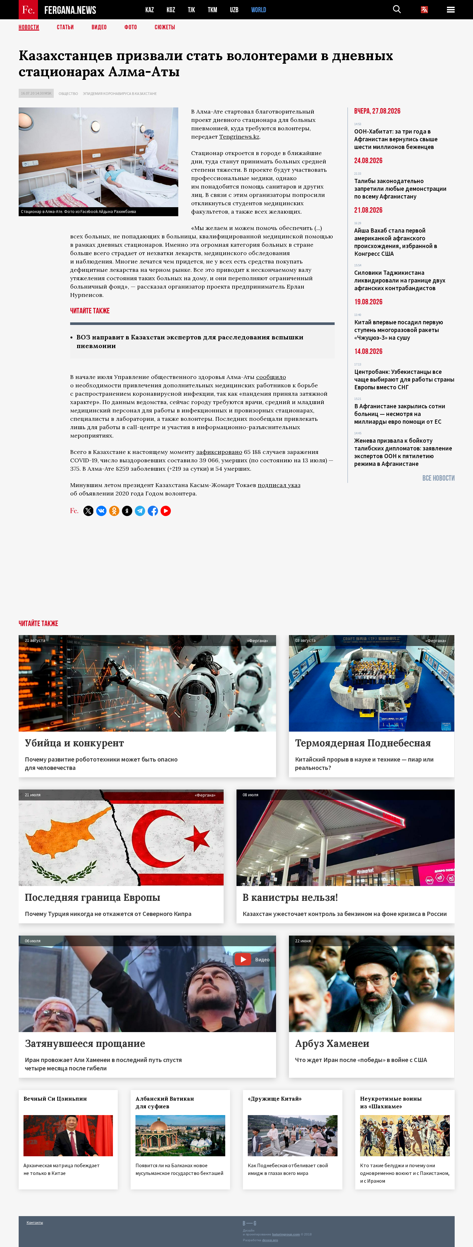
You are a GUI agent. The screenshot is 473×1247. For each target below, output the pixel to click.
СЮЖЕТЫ (165, 27)
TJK (191, 10)
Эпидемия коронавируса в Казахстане (120, 93)
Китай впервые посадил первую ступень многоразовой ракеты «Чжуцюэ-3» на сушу (398, 329)
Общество (68, 93)
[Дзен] (127, 511)
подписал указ (279, 485)
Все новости (438, 478)
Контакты (35, 1222)
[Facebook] (153, 511)
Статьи (65, 27)
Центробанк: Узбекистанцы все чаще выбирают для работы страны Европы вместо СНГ (404, 379)
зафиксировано (219, 452)
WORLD (258, 10)
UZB (234, 10)
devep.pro (270, 1240)
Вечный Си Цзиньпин (55, 1098)
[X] (88, 511)
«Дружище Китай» (275, 1098)
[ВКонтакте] (101, 511)
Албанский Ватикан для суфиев (164, 1102)
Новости (29, 27)
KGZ (171, 10)
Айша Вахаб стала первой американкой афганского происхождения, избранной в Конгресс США (395, 241)
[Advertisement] (236, 572)
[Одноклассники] (114, 511)
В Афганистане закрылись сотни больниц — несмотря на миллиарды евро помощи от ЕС (399, 413)
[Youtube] (166, 511)
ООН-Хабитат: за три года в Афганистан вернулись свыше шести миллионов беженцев (396, 139)
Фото (131, 27)
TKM (212, 10)
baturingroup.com (286, 1234)
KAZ (149, 10)
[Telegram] (140, 511)
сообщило (271, 377)
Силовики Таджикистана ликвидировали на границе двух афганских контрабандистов (399, 280)
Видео (99, 27)
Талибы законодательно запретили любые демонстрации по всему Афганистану (400, 188)
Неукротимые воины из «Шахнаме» (391, 1102)
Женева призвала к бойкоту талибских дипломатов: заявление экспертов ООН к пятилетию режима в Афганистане (403, 452)
